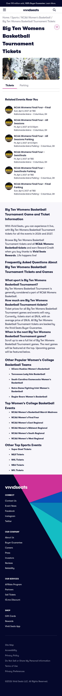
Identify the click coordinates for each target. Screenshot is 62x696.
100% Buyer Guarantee (35, 3)
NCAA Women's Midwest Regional (29, 428)
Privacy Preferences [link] (14, 671)
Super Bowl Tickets (21, 449)
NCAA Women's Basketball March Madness (34, 412)
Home (6, 17)
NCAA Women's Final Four (25, 417)
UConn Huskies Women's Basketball (30, 369)
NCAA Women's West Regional (27, 438)
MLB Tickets (17, 454)
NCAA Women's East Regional (27, 422)
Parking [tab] (24, 85)
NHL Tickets (17, 459)
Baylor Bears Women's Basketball (29, 396)
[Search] (54, 10)
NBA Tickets (17, 465)
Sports (15, 17)
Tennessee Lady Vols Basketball (28, 374)
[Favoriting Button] (56, 27)
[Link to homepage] (31, 9)
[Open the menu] (4, 10)
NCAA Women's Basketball (36, 17)
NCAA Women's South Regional (28, 433)
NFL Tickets (17, 470)
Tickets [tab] (10, 85)
